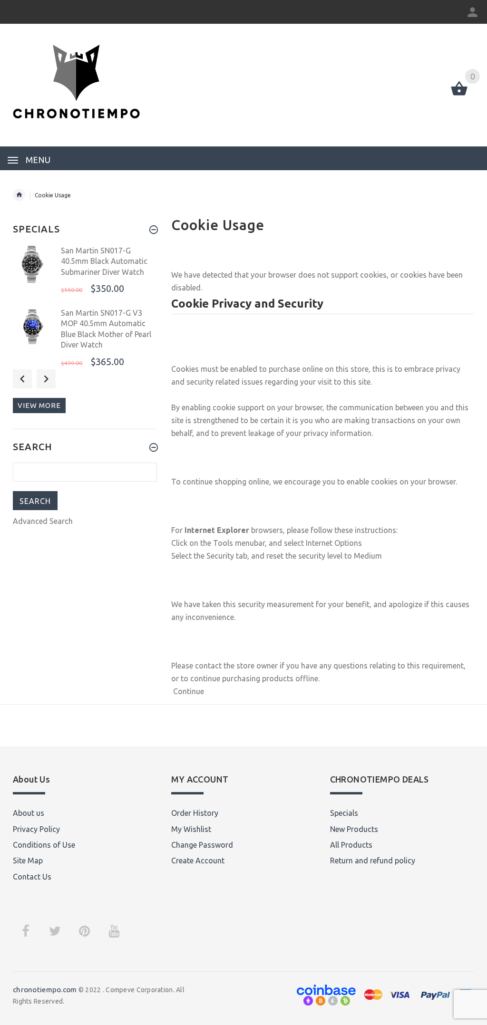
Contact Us (32, 876)
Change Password (202, 845)
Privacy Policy (36, 829)
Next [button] (46, 378)
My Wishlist (191, 829)
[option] (85, 273)
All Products (351, 845)
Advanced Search (43, 521)
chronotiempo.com (45, 990)
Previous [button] (22, 378)
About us (28, 813)
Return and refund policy (372, 860)
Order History (194, 813)
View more (39, 405)
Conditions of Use (44, 845)
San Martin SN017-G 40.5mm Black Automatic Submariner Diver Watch (104, 261)
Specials (344, 813)
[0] (459, 94)
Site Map (28, 860)
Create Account (197, 860)
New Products (354, 829)
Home (19, 195)
